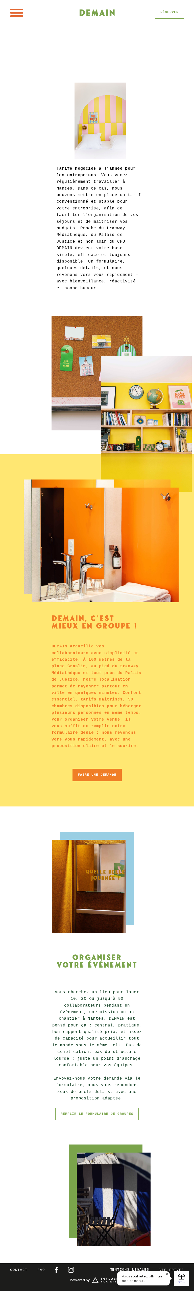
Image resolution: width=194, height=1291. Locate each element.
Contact (18, 1270)
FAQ (41, 1270)
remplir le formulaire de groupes (97, 1114)
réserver (169, 12)
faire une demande (97, 775)
